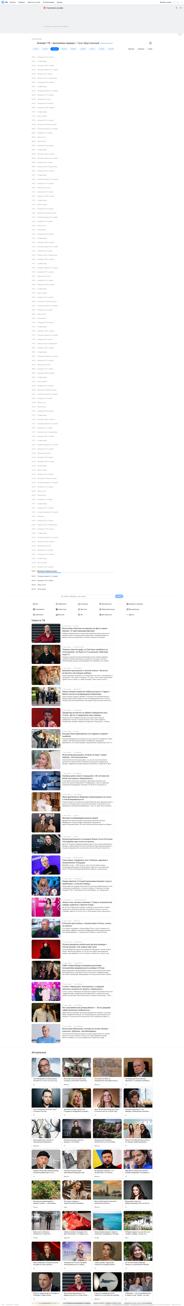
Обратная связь (176, 1304)
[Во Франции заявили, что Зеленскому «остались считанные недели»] (107, 1164)
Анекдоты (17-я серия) (45, 550)
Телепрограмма (36, 39)
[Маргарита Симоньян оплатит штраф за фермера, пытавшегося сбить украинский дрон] (138, 1164)
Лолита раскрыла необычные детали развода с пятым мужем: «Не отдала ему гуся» (84, 945)
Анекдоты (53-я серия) (45, 120)
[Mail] (3, 2)
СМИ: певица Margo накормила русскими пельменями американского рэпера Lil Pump (83, 966)
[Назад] (176, 8)
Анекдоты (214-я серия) (45, 554)
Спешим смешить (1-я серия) (47, 129)
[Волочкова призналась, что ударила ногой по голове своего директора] (76, 1286)
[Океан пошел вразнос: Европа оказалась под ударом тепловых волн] (107, 1225)
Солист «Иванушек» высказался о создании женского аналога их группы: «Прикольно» (83, 987)
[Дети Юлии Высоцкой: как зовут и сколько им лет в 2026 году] (107, 1102)
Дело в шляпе (42, 116)
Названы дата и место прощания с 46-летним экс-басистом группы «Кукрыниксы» (86, 777)
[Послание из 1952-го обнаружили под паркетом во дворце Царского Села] (107, 1072)
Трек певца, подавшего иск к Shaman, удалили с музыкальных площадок (85, 861)
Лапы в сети (41, 137)
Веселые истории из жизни (47, 124)
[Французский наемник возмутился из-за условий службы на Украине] (107, 1133)
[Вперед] (180, 8)
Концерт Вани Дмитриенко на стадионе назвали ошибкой (85, 735)
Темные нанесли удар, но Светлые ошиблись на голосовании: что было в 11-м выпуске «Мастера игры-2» (85, 652)
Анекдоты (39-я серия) (45, 57)
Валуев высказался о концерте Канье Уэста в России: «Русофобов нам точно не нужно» (87, 840)
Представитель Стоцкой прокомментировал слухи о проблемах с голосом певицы (87, 882)
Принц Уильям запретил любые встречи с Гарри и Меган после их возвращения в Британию (86, 692)
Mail (3, 1304)
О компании (9, 1304)
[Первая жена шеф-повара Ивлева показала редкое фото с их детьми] (46, 1164)
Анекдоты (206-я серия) (45, 541)
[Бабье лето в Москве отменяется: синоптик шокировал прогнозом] (46, 1225)
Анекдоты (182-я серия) (45, 82)
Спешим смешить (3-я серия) (47, 91)
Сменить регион (106, 43)
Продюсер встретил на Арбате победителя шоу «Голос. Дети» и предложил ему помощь (84, 714)
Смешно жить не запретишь (47, 78)
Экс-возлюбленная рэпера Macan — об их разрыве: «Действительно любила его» (86, 1008)
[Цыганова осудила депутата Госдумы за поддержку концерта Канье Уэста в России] (76, 1102)
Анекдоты (40, 516)
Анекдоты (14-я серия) (45, 520)
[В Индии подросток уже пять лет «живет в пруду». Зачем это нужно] (138, 1225)
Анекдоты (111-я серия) (45, 95)
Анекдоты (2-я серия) (44, 74)
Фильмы (131, 49)
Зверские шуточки (44, 99)
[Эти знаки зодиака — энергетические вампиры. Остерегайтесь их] (76, 1194)
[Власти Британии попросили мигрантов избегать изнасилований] (107, 1194)
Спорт (150, 49)
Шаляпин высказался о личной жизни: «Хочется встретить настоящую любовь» (85, 671)
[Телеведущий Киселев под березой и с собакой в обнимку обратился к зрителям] (138, 1072)
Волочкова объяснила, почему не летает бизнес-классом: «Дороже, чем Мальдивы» (85, 1030)
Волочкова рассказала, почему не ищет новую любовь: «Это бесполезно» (84, 756)
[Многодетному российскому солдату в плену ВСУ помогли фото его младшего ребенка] (76, 1072)
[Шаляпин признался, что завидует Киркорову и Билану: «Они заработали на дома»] (138, 1102)
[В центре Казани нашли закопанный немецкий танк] (76, 1164)
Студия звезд (42, 61)
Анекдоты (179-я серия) (45, 529)
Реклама (16, 1304)
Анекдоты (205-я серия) (45, 65)
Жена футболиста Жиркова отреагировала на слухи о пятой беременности (86, 798)
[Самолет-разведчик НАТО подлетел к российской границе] (107, 1286)
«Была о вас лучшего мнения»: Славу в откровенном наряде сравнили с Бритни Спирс (87, 903)
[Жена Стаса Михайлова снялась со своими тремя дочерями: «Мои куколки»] (138, 1133)
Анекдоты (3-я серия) (45, 499)
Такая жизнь (41, 141)
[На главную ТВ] (6, 2)
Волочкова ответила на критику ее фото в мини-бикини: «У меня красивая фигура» (85, 629)
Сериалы (141, 49)
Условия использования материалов (160, 1304)
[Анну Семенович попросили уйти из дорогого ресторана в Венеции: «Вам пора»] (46, 1256)
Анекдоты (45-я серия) (45, 567)
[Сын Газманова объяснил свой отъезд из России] (46, 1102)
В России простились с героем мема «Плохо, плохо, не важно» (87, 924)
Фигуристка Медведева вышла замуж (80, 818)
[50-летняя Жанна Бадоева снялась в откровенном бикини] (138, 1256)
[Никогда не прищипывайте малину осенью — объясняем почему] (46, 1194)
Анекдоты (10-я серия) (45, 487)
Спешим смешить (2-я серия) (47, 70)
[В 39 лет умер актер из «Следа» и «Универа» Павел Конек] (46, 1286)
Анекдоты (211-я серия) (45, 508)
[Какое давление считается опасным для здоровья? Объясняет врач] (46, 1133)
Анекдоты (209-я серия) (45, 107)
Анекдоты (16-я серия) (45, 103)
